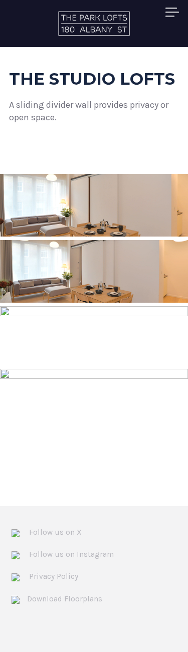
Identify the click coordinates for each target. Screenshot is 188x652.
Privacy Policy (52, 576)
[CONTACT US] (172, 13)
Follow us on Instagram (70, 554)
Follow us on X (54, 532)
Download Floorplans (64, 598)
